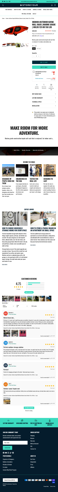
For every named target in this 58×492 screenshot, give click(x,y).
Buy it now (44, 67)
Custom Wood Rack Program (9, 470)
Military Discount (34, 444)
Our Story (32, 459)
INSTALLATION (35, 106)
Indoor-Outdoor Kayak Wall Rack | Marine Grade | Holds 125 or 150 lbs (20, 18)
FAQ (31, 446)
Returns (32, 438)
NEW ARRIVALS (9, 9)
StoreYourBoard (9, 484)
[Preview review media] (5, 298)
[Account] (52, 5)
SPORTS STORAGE (27, 9)
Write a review (29, 292)
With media (34, 306)
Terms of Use (52, 486)
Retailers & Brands (7, 464)
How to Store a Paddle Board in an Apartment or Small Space (43, 229)
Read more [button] (29, 325)
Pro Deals (5, 467)
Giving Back (33, 462)
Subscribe (7, 448)
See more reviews (29, 408)
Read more (4, 264)
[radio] (34, 48)
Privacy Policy (46, 486)
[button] (35, 283)
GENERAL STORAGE (37, 9)
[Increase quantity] (39, 56)
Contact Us (33, 449)
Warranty (32, 441)
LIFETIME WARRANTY (37, 98)
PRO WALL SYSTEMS (26, 14)
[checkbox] (36, 306)
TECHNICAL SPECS (36, 102)
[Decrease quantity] (33, 56)
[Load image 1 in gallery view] (15, 31)
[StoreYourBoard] (29, 5)
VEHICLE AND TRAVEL (48, 9)
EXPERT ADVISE (29, 209)
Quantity (34, 53)
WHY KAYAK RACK (36, 94)
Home (3, 18)
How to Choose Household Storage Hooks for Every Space (14, 229)
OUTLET (34, 14)
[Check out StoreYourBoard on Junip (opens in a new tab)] (31, 410)
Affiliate (32, 467)
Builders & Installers (7, 462)
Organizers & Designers (8, 459)
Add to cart (44, 62)
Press (31, 464)
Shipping (32, 435)
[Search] (3, 5)
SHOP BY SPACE (17, 9)
